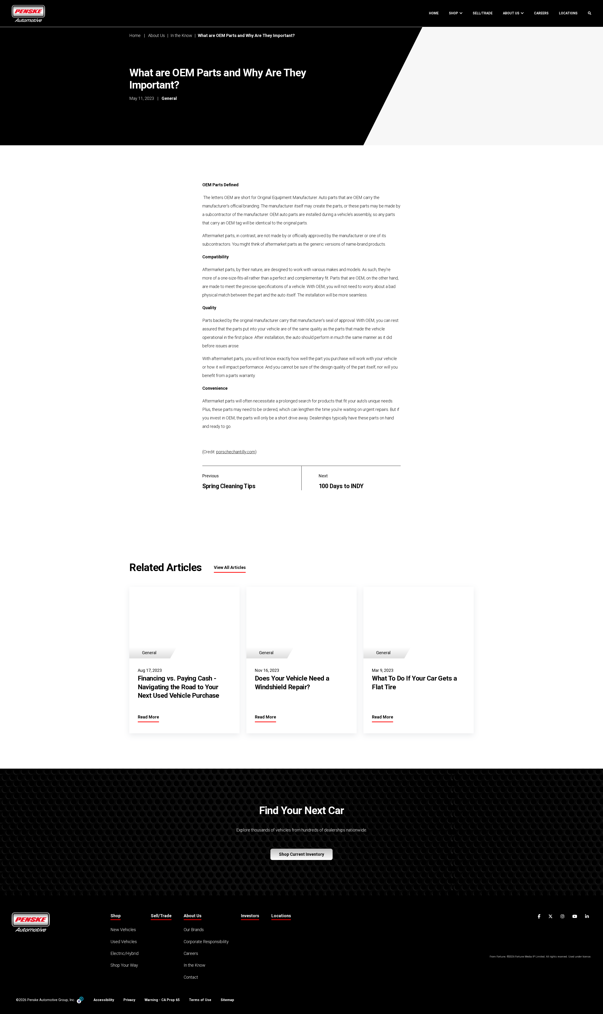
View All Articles (230, 567)
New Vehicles (123, 929)
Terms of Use (200, 1000)
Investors (250, 915)
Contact (191, 977)
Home (434, 13)
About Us (512, 13)
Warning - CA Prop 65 (162, 1000)
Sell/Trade (483, 13)
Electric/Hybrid (124, 953)
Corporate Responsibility (206, 941)
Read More (148, 716)
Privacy (129, 1000)
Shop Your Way (124, 965)
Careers (541, 13)
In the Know (181, 35)
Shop (454, 13)
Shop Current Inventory (301, 854)
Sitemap (227, 1000)
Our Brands (194, 929)
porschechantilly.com (235, 451)
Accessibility (104, 1000)
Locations (568, 13)
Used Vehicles (123, 941)
